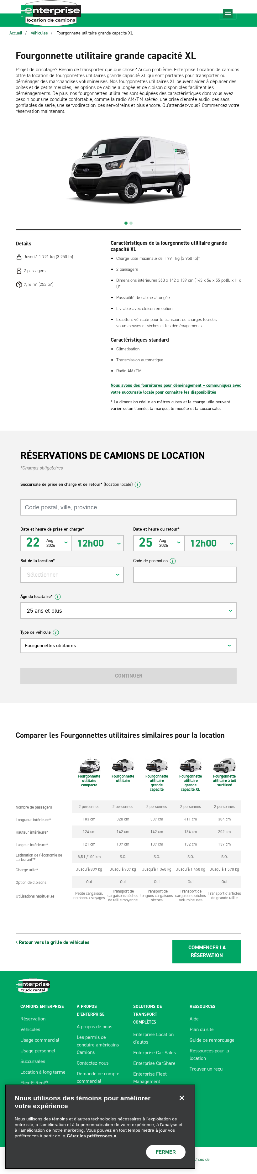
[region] (100, 1126)
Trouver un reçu (206, 1069)
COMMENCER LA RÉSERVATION (207, 951)
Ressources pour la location (209, 1054)
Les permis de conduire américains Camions (98, 1045)
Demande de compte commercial (98, 1077)
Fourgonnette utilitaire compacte (89, 780)
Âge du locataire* (36, 597)
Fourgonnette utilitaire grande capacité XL (94, 33)
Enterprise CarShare (154, 1063)
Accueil (15, 33)
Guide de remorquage (212, 1040)
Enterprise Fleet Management (150, 1078)
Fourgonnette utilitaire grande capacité (156, 782)
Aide (194, 1018)
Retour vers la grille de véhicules (53, 942)
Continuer (128, 675)
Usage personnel (37, 1050)
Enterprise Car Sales (154, 1052)
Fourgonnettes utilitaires (50, 645)
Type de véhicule (35, 632)
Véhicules (39, 33)
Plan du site (202, 1029)
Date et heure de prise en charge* (52, 529)
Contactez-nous (92, 1063)
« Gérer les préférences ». (90, 1135)
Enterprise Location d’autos (153, 1038)
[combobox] (72, 575)
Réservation (32, 1018)
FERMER (166, 1152)
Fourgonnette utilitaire (123, 778)
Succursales (32, 1061)
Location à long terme (43, 1072)
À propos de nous (94, 1026)
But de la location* (37, 561)
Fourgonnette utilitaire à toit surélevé (224, 780)
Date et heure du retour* (156, 529)
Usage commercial (39, 1040)
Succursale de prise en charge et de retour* (76, 484)
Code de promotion (150, 561)
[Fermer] (182, 1098)
